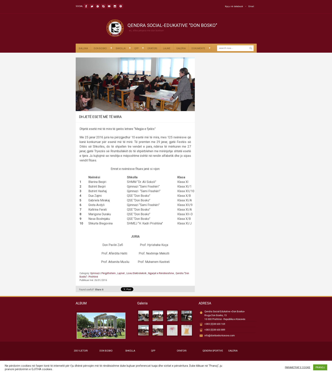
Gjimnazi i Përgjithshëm (103, 273)
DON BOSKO (100, 48)
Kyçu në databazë (234, 6)
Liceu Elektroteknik (136, 273)
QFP (136, 48)
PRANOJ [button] (320, 367)
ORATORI (152, 48)
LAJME (166, 48)
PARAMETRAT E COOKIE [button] (297, 367)
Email (251, 6)
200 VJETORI (81, 350)
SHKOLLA (120, 48)
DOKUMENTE (198, 48)
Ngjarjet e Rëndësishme (161, 273)
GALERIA (181, 48)
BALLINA (83, 48)
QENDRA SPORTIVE (213, 350)
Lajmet (121, 273)
